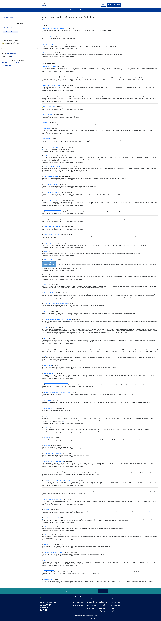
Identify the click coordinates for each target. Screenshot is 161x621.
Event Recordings (115, 604)
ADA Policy (110, 618)
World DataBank (48, 579)
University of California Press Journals (53, 552)
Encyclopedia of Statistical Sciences (52, 147)
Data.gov (45, 122)
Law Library (75, 604)
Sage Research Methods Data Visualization (54, 461)
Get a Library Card (114, 5)
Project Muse (47, 356)
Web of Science (47, 560)
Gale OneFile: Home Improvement (52, 192)
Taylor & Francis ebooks (49, 544)
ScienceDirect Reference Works (51, 517)
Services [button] (75, 10)
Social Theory (47, 535)
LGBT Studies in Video (49, 292)
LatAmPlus (46, 284)
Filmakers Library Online (50, 155)
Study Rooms (102, 605)
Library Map (113, 610)
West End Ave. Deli (91, 607)
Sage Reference (47, 445)
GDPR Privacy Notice (101, 618)
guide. (64, 421)
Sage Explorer (47, 437)
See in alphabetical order (53, 19)
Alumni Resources (103, 602)
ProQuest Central (48, 365)
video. (111, 563)
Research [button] (69, 10)
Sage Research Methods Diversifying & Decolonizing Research (59, 480)
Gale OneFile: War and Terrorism (52, 234)
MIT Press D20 (47, 311)
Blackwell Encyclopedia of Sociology (52, 85)
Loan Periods (102, 607)
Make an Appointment (116, 602)
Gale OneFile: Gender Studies (51, 184)
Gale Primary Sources (49, 243)
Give (103, 5)
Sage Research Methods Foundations (53, 499)
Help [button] (93, 10)
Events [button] (81, 10)
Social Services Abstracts (50, 527)
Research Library (48, 400)
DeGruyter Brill (47, 128)
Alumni (5, 34)
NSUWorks (46, 327)
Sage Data (46, 427)
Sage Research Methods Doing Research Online (55, 490)
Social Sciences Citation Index (50, 44)
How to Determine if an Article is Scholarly (12, 62)
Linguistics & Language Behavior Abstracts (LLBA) (56, 303)
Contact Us (113, 601)
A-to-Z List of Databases (7, 20)
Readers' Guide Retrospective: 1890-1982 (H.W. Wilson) (57, 392)
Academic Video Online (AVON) (50, 66)
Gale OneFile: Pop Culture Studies (52, 226)
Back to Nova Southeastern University (112, 2)
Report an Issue (114, 607)
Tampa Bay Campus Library (79, 607)
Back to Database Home (7, 17)
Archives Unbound (47, 76)
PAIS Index (46, 338)
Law (4, 29)
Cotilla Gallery (90, 601)
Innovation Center (91, 604)
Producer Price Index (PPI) (50, 348)
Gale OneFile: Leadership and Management (54, 218)
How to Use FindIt (6, 65)
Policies (112, 608)
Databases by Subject (104, 604)
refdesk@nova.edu (11, 53)
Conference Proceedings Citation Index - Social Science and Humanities (60, 95)
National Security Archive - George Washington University (58, 319)
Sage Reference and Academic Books (53, 453)
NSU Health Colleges (8, 27)
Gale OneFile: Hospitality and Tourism (53, 200)
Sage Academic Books (49, 408)
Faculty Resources (103, 601)
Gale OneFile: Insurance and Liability (52, 210)
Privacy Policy (91, 618)
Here (10, 55)
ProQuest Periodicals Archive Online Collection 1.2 (56, 383)
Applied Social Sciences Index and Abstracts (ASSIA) (55, 28)
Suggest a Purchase (103, 610)
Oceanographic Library (78, 605)
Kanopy (46, 275)
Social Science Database (49, 36)
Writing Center (90, 608)
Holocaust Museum (92, 602)
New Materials (102, 608)
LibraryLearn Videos (115, 605)
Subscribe (103, 591)
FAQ (112, 611)
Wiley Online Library (49, 570)
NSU (4, 25)
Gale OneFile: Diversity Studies (51, 176)
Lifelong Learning (91, 605)
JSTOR (45, 251)
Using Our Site (83, 618)
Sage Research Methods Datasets (52, 471)
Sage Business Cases (49, 416)
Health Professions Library (79, 602)
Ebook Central (46, 138)
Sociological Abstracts (48, 53)
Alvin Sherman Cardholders (10, 32)
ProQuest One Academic (50, 373)
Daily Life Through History (49, 106)
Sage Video (46, 509)
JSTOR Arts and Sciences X (50, 260)
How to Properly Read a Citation (9, 64)
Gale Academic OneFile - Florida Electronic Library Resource (58, 167)
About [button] (87, 10)
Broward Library (76, 601)
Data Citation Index (48, 114)
